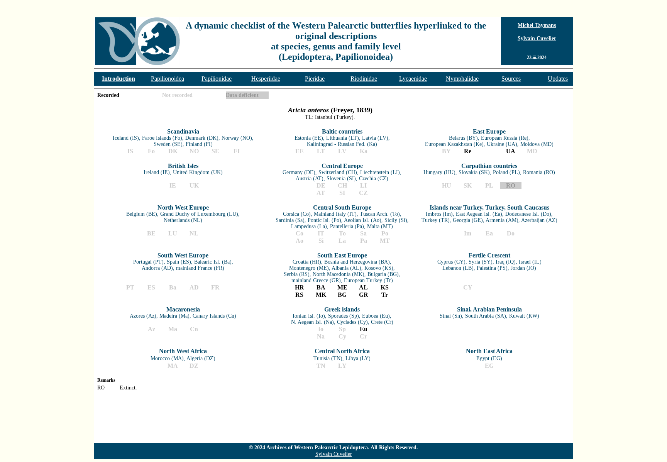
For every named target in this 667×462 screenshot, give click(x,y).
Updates (558, 78)
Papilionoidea (167, 78)
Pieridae (315, 78)
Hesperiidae (265, 78)
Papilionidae (216, 78)
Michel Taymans (537, 25)
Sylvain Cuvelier (537, 38)
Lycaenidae (413, 78)
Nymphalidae (462, 78)
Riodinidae (363, 78)
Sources (511, 78)
